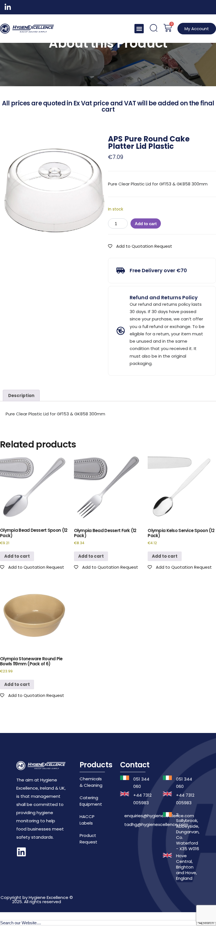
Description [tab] (21, 395)
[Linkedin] (21, 852)
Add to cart (146, 223)
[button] (139, 28)
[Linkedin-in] (7, 7)
